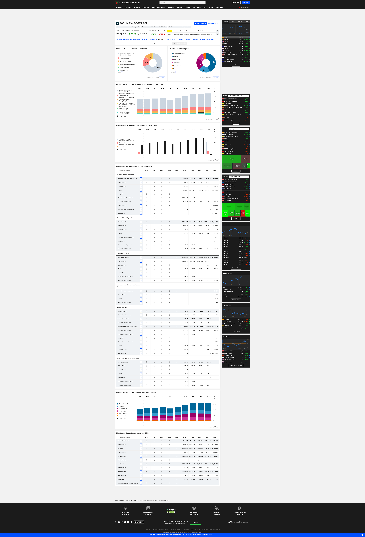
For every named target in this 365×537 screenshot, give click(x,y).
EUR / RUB (226, 244)
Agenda (146, 7)
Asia (247, 21)
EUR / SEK (225, 247)
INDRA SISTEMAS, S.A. (230, 112)
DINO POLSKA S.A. (229, 184)
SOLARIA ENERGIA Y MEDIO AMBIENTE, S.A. (233, 107)
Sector (202, 39)
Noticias (128, 7)
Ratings (188, 39)
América (239, 21)
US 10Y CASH (228, 353)
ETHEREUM (227, 321)
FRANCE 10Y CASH (229, 360)
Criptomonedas (227, 305)
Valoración (170, 39)
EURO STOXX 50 (228, 46)
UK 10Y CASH (228, 362)
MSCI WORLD (228, 61)
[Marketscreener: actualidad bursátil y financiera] (128, 2)
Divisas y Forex (236, 268)
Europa (232, 21)
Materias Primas (236, 299)
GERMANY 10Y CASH (230, 355)
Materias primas (227, 273)
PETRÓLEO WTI (227, 289)
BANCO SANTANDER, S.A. (231, 101)
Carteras (171, 7)
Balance (149, 43)
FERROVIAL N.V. (228, 151)
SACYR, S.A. (227, 153)
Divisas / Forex (227, 224)
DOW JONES (227, 50)
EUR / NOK (226, 249)
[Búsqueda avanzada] (203, 2)
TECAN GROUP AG (229, 196)
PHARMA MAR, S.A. (229, 103)
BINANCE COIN (228, 325)
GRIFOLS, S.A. (228, 117)
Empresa (153, 39)
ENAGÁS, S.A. (228, 146)
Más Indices (236, 65)
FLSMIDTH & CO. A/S (229, 186)
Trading (187, 7)
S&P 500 (226, 48)
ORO (224, 287)
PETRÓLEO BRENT (228, 292)
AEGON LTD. (227, 194)
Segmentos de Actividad (179, 43)
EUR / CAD (226, 253)
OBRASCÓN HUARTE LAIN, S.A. (232, 114)
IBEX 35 (226, 37)
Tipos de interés (227, 337)
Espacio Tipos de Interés (236, 365)
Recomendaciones (158, 7)
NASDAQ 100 (227, 52)
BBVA (225, 139)
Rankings (219, 7)
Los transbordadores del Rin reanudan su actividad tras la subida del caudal (193, 31)
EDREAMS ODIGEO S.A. (230, 99)
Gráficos (136, 39)
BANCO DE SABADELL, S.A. (231, 105)
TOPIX (226, 57)
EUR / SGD (226, 262)
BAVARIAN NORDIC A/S (230, 179)
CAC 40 (226, 41)
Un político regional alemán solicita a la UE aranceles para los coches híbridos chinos (193, 34)
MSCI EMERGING (229, 59)
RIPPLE (226, 328)
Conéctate (236, 2)
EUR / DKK (225, 251)
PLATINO (225, 296)
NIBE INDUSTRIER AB (230, 182)
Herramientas (208, 7)
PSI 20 (226, 39)
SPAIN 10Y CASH (228, 351)
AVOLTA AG (227, 192)
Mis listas (236, 123)
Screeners (197, 7)
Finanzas (161, 39)
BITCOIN (226, 319)
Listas (179, 7)
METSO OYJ (227, 188)
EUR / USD (226, 238)
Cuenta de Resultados (139, 43)
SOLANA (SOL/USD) (229, 323)
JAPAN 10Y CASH (229, 357)
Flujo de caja (156, 43)
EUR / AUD (225, 255)
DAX (225, 44)
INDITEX (226, 141)
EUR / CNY (226, 258)
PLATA (224, 294)
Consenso (180, 39)
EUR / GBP (225, 240)
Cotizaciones (127, 39)
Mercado (119, 7)
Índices (226, 21)
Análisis (137, 7)
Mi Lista (225, 95)
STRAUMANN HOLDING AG (231, 198)
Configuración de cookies (161, 529)
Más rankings (235, 171)
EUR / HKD (226, 260)
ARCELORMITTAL (229, 134)
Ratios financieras (166, 43)
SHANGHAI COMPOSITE (230, 55)
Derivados (209, 39)
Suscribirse (246, 2)
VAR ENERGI (227, 201)
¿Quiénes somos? (175, 529)
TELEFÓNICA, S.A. (229, 120)
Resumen (119, 39)
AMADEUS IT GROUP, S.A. (231, 136)
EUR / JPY (225, 264)
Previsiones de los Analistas (123, 43)
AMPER (226, 110)
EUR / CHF (225, 242)
